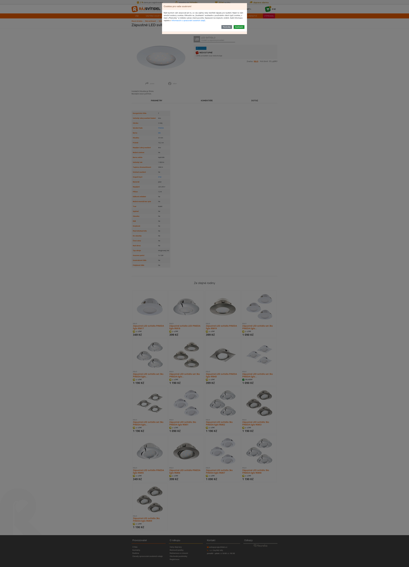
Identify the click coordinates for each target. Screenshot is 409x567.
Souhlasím (239, 27)
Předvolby (227, 27)
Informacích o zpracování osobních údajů (188, 20)
